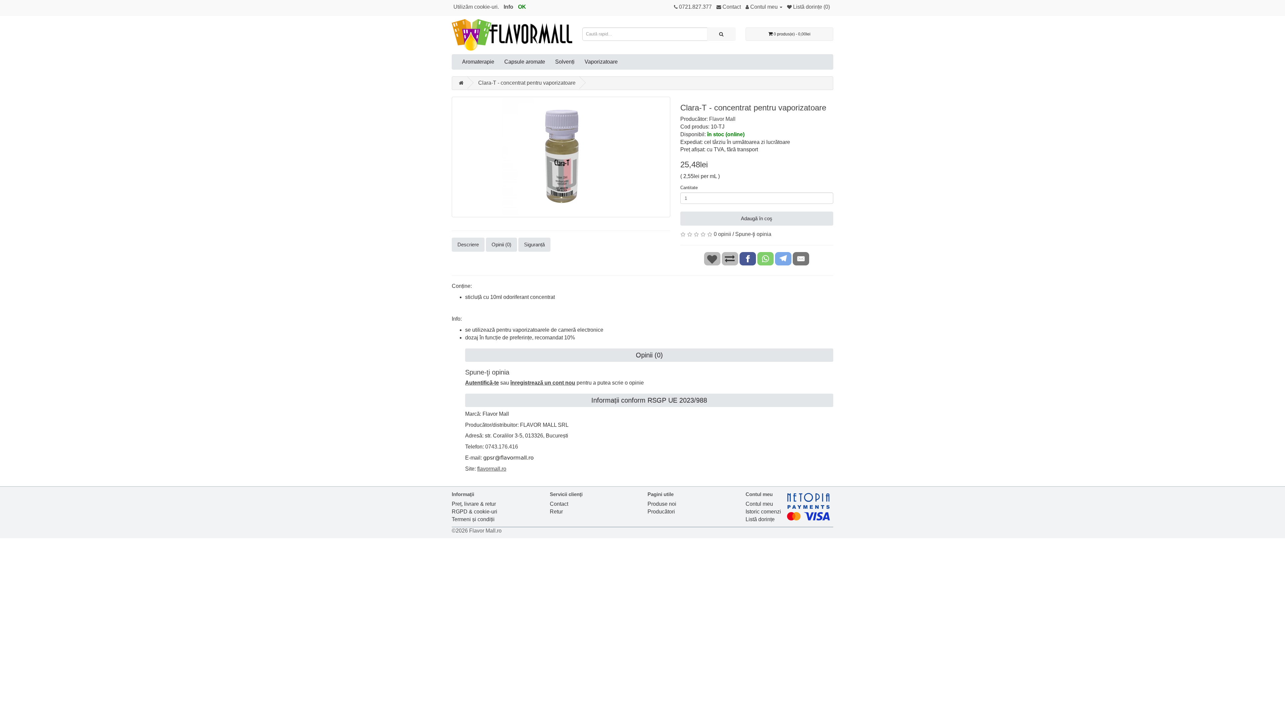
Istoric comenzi (763, 511)
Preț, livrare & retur (474, 504)
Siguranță (534, 244)
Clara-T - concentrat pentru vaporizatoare (527, 83)
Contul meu (759, 504)
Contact (559, 504)
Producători (661, 511)
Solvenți (565, 62)
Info (508, 7)
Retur (556, 511)
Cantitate (689, 187)
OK (522, 7)
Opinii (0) (501, 244)
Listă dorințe (760, 519)
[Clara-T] (561, 157)
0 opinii (722, 234)
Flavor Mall (722, 119)
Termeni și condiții (473, 519)
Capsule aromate (524, 62)
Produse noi (662, 504)
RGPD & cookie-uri (474, 511)
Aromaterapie (478, 62)
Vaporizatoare (601, 62)
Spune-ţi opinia (753, 234)
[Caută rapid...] (721, 34)
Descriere (468, 244)
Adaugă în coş (756, 218)
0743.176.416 (501, 447)
